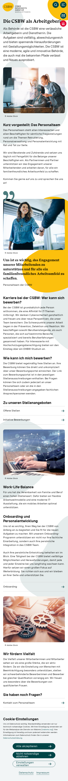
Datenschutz (26, 772)
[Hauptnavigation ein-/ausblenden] (63, 5)
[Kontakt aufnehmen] (63, 16)
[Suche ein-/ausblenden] (56, 5)
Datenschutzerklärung (12, 738)
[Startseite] (16, 7)
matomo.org (47, 729)
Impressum (42, 772)
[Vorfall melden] (63, 23)
